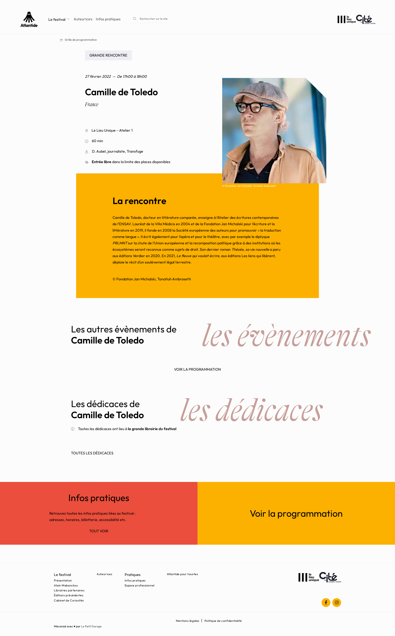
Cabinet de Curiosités (69, 600)
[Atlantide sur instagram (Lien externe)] (336, 602)
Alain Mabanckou (66, 585)
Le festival (56, 19)
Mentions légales (187, 621)
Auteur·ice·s (83, 19)
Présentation (63, 580)
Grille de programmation (80, 40)
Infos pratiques (108, 19)
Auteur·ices (104, 574)
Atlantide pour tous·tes (182, 574)
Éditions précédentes (68, 595)
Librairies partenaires (69, 590)
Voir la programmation (197, 369)
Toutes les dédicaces (92, 453)
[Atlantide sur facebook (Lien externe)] (326, 602)
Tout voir (98, 531)
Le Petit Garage (91, 626)
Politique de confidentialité (223, 621)
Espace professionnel (140, 585)
